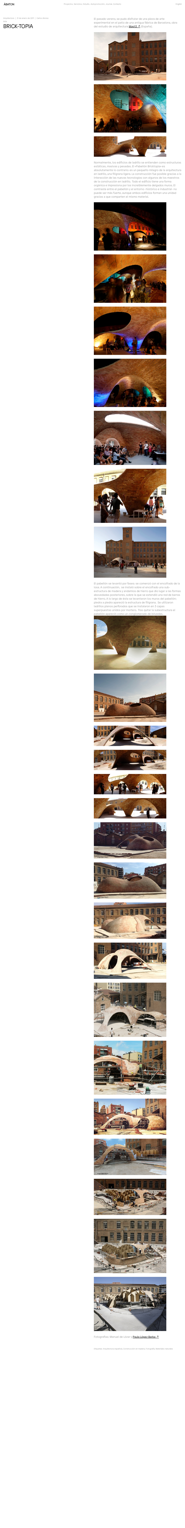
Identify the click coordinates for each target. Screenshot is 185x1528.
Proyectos (68, 4)
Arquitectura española (112, 1348)
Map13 (133, 26)
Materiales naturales (164, 1348)
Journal (109, 4)
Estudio (86, 4)
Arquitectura (8, 18)
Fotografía (150, 1348)
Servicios (78, 4)
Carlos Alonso (43, 18)
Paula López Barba (144, 1336)
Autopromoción (98, 4)
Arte (5, 21)
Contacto (117, 4)
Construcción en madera (134, 1348)
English (179, 4)
